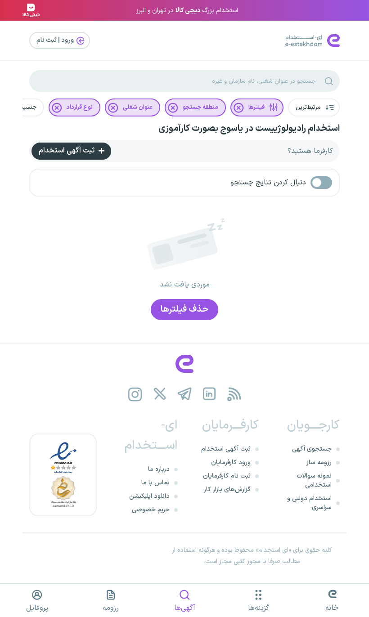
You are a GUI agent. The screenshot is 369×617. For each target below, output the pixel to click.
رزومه (111, 608)
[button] (314, 107)
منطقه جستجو (200, 107)
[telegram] (185, 394)
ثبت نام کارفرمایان (227, 476)
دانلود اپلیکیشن (149, 496)
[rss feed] (234, 394)
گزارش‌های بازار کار (227, 489)
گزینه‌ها (258, 608)
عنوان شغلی (138, 107)
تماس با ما (155, 482)
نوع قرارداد (80, 107)
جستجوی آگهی (312, 449)
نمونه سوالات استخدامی (314, 480)
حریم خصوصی (151, 509)
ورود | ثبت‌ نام (55, 40)
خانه (332, 608)
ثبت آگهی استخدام (67, 150)
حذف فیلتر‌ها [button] (184, 309)
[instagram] (135, 394)
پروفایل (37, 608)
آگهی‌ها (184, 608)
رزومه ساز (319, 462)
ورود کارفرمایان (231, 462)
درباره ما (159, 469)
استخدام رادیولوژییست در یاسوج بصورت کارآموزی (249, 128)
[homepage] (184, 364)
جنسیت (27, 107)
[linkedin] (209, 394)
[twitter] (160, 394)
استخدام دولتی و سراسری (309, 503)
